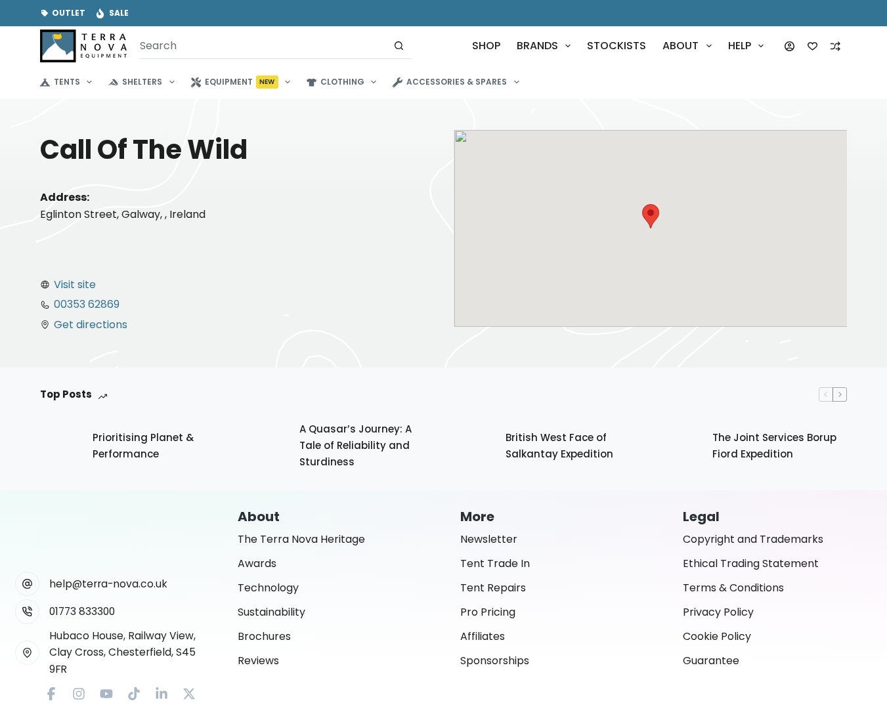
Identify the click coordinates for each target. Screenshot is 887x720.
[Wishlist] (812, 46)
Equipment (240, 81)
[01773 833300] (27, 611)
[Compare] (835, 46)
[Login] (789, 46)
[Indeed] (161, 694)
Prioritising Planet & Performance (143, 446)
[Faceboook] (51, 694)
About (680, 45)
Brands (537, 45)
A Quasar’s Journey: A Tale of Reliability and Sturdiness (355, 445)
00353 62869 (86, 304)
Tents (67, 81)
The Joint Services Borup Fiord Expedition (774, 446)
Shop (486, 45)
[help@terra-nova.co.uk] (27, 584)
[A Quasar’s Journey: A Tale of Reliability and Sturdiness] (266, 446)
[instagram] (79, 694)
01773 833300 (82, 611)
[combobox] (263, 46)
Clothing (342, 81)
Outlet (68, 12)
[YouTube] (106, 694)
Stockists (616, 45)
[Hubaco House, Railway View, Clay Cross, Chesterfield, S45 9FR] (27, 653)
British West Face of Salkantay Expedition (559, 446)
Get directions (90, 324)
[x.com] (189, 694)
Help (739, 45)
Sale (119, 12)
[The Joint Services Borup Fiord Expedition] (679, 446)
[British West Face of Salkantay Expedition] (472, 446)
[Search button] (399, 45)
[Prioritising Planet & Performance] (59, 446)
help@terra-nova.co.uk (108, 584)
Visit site (75, 284)
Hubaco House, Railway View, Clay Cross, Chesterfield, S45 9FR (122, 653)
